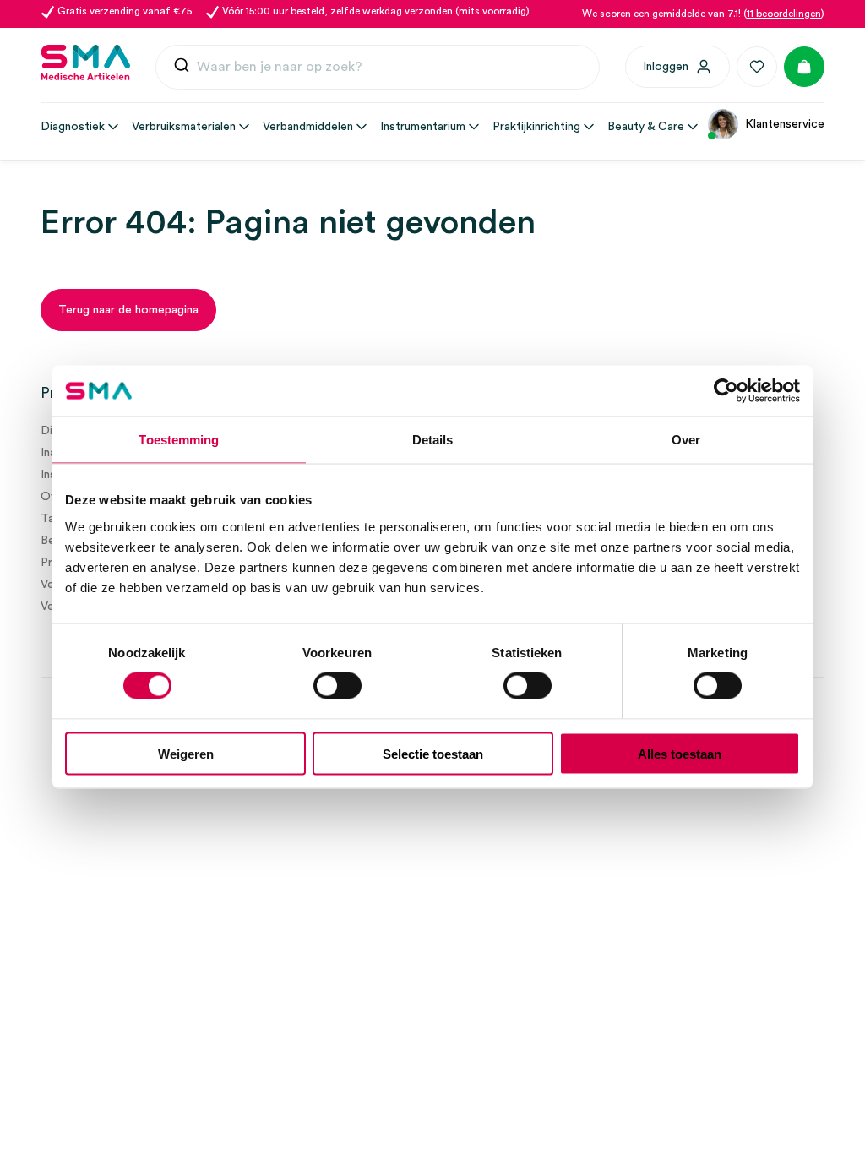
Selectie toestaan (433, 753)
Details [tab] (433, 440)
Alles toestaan (679, 753)
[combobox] (377, 67)
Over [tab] (686, 440)
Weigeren (186, 753)
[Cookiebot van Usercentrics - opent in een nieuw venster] (726, 391)
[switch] (337, 685)
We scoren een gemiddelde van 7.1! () (703, 13)
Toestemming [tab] (179, 440)
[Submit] (181, 67)
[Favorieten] (757, 66)
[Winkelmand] (804, 66)
